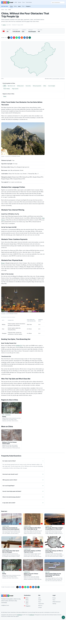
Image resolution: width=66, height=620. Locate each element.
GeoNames (19, 614)
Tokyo (23, 6)
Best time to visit (11, 85)
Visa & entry (28, 85)
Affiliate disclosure (56, 601)
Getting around (20, 85)
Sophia (4, 24)
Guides (19, 2)
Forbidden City (19, 345)
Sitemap (54, 603)
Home (2, 9)
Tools (23, 2)
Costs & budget (51, 85)
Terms (54, 599)
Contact (40, 607)
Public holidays (6, 88)
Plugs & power (15, 88)
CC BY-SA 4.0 (8, 156)
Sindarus (2, 156)
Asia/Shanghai (32, 31)
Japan (19, 6)
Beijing (15, 6)
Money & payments (37, 85)
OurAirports (31, 614)
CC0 (7, 313)
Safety (44, 85)
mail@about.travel (5, 605)
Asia (6, 9)
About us (40, 605)
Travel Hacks (29, 2)
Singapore (28, 6)
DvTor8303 (3, 313)
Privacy (54, 597)
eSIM (16, 2)
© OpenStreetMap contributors (58, 78)
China (11, 6)
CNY (23, 31)
